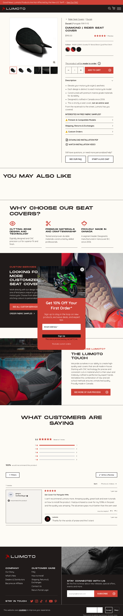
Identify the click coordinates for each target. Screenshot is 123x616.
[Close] (82, 269)
